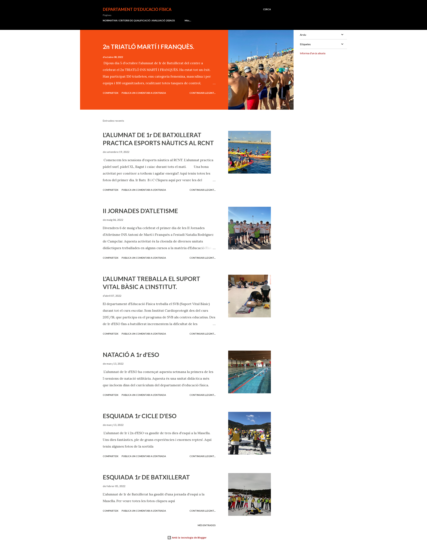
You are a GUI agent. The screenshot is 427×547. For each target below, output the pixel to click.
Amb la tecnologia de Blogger (188, 537)
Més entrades (207, 525)
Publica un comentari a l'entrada (144, 92)
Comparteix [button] (110, 92)
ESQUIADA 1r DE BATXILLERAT (146, 477)
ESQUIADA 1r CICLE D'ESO (139, 416)
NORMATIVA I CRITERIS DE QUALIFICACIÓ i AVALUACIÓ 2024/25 (139, 20)
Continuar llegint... (202, 92)
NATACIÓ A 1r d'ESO (131, 354)
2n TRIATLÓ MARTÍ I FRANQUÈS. (148, 46)
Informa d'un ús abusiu (312, 53)
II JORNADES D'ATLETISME (140, 210)
